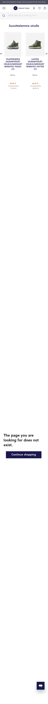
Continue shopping (23, 454)
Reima (12, 67)
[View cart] (45, 8)
